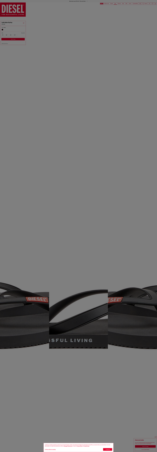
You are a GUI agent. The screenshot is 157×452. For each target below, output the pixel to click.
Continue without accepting (50, 449)
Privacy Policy (79, 446)
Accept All (108, 449)
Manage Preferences (68, 446)
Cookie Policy (86, 446)
